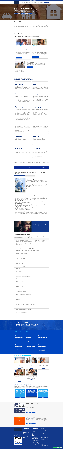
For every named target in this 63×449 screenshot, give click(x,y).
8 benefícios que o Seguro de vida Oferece (31, 364)
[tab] (20, 36)
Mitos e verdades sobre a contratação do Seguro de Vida (19, 364)
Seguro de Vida (20, 325)
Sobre (24, 2)
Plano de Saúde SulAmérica (29, 418)
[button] (57, 447)
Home (22, 2)
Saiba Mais (31, 379)
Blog (38, 2)
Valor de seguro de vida (35, 438)
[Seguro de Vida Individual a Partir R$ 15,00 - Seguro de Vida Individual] (16, 2)
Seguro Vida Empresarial (27, 433)
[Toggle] (15, 238)
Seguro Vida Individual (26, 432)
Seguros (27, 2)
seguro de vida (24, 236)
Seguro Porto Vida (26, 431)
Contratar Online (41, 2)
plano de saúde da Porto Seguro (31, 409)
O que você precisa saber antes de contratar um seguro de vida (19, 376)
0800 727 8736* (43, 444)
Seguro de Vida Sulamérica (43, 390)
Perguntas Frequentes (34, 2)
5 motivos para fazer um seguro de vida (31, 376)
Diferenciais (29, 2)
